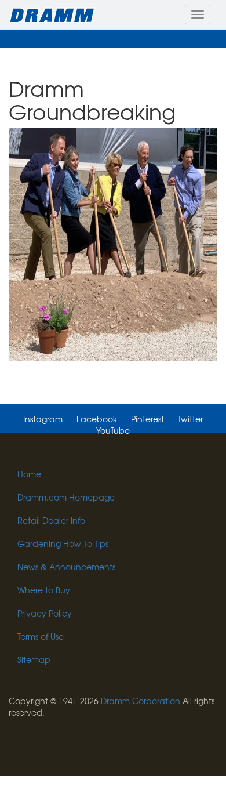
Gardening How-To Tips (62, 543)
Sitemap (33, 659)
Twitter (190, 419)
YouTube (113, 430)
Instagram (43, 419)
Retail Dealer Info (51, 520)
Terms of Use (40, 636)
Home (29, 474)
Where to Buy (43, 590)
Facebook (96, 419)
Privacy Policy (44, 613)
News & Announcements (66, 566)
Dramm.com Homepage (66, 497)
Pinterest (147, 419)
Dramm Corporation (140, 700)
